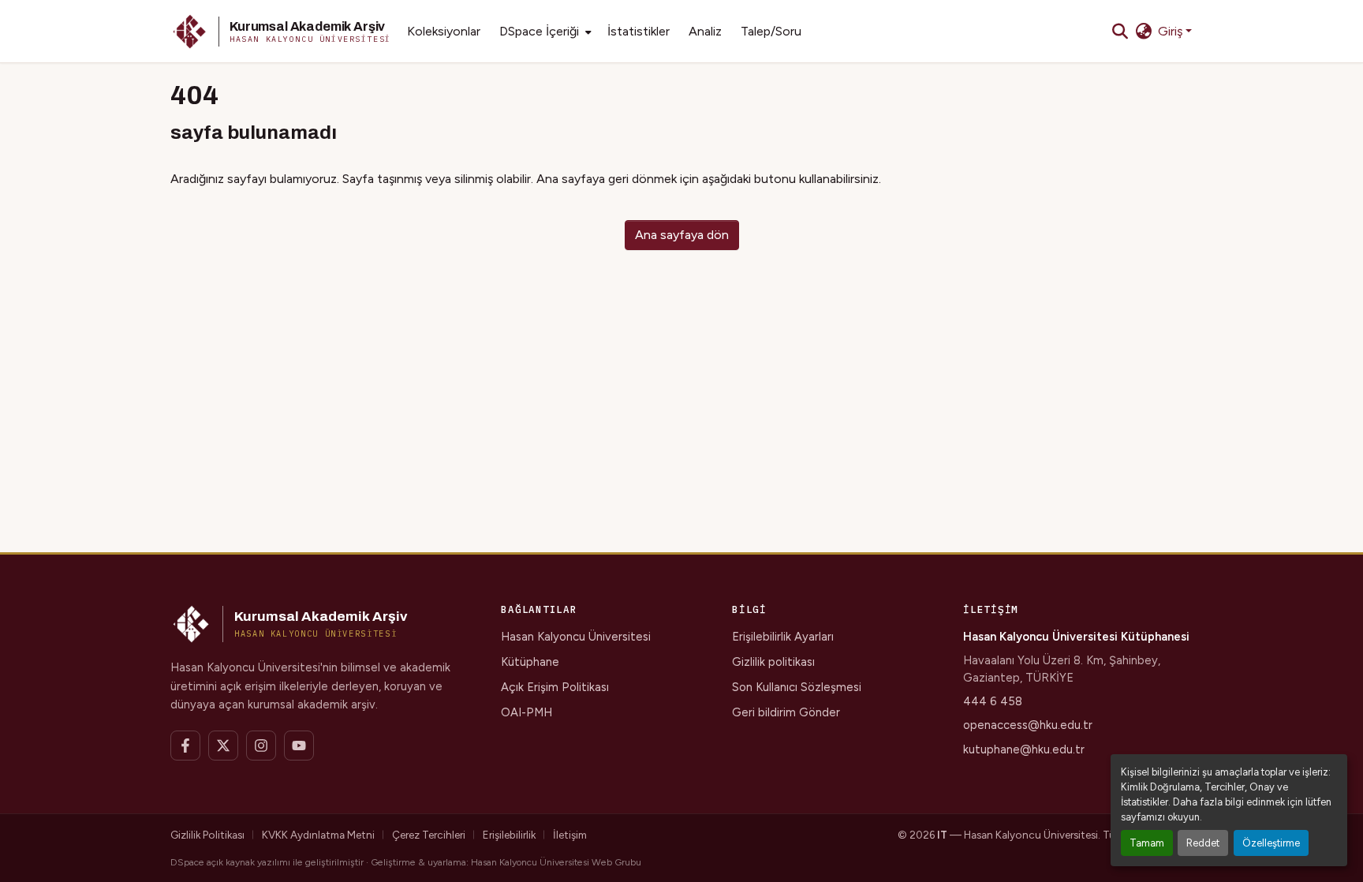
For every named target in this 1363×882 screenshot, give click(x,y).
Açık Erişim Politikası (555, 687)
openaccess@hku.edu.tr (1027, 725)
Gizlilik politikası (773, 662)
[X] (223, 746)
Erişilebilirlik (509, 834)
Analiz (705, 31)
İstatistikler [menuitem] (638, 31)
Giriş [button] (1172, 31)
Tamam (1147, 843)
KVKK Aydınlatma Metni (318, 834)
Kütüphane (530, 662)
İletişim (570, 834)
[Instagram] (261, 746)
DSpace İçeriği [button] (539, 31)
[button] (280, 31)
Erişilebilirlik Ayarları (783, 637)
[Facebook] (185, 746)
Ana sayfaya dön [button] (682, 234)
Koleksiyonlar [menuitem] (443, 31)
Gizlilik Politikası (207, 834)
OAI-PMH (526, 712)
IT (942, 834)
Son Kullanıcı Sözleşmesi (796, 687)
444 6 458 (992, 701)
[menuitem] (544, 31)
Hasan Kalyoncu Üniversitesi (576, 637)
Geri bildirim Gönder (786, 712)
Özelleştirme (1271, 843)
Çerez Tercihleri (428, 834)
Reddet (1202, 843)
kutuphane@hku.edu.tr (1024, 749)
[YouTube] (299, 746)
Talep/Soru (771, 31)
